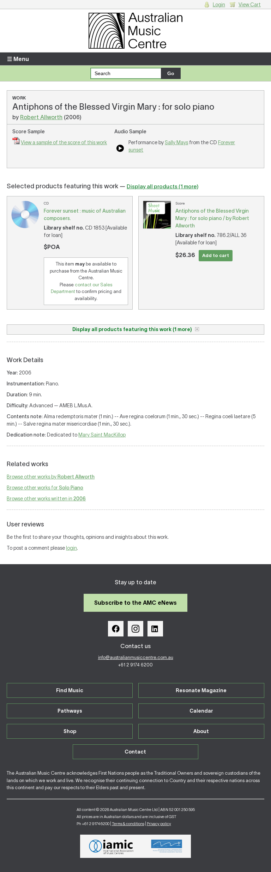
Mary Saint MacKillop (102, 435)
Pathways (70, 711)
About (201, 731)
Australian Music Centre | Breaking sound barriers (135, 31)
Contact (135, 752)
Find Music (69, 690)
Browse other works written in (46, 498)
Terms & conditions (128, 824)
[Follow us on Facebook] (116, 628)
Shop (70, 731)
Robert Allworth (41, 117)
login (71, 548)
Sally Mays (176, 142)
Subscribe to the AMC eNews (135, 602)
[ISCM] (166, 846)
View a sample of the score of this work (64, 142)
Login (219, 4)
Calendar (201, 711)
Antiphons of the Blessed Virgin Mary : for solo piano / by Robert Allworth (212, 218)
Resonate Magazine (201, 690)
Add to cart (215, 255)
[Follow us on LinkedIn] (155, 628)
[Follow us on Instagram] (135, 628)
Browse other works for (45, 487)
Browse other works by (51, 477)
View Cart (250, 4)
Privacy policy (159, 824)
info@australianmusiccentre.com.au (135, 657)
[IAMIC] (111, 846)
